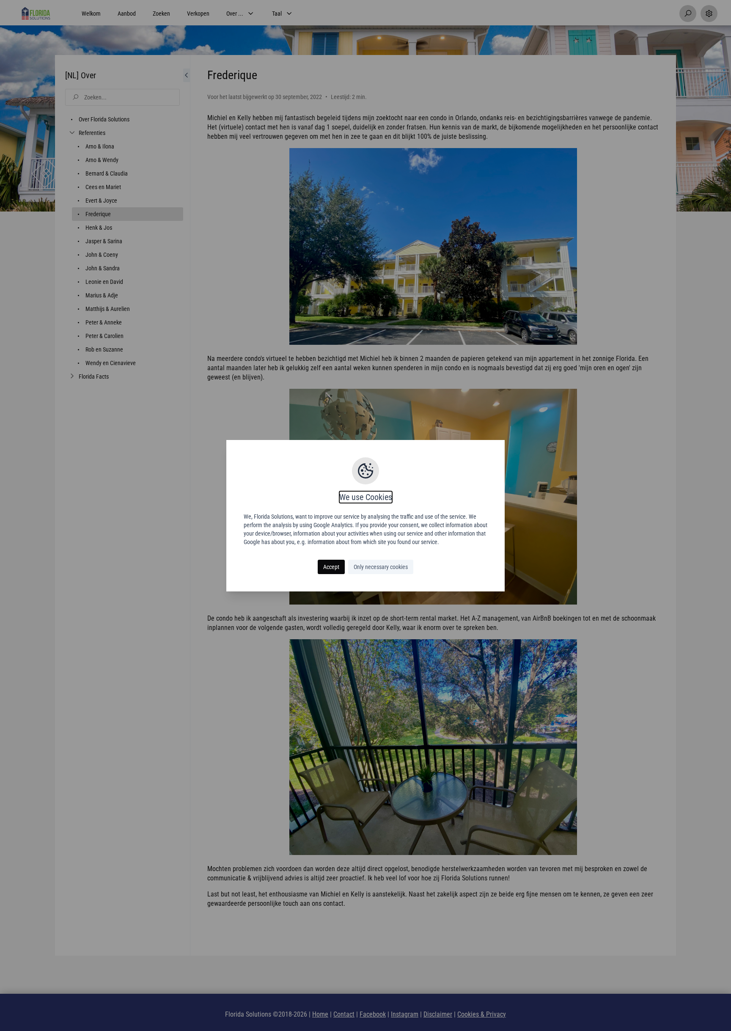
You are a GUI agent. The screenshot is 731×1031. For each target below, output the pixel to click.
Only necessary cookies (381, 567)
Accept (331, 567)
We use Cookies (365, 497)
